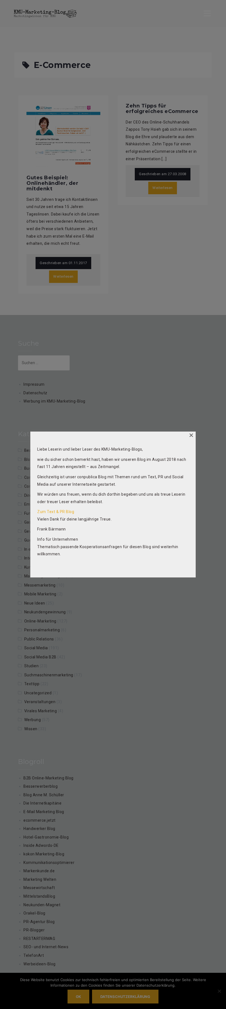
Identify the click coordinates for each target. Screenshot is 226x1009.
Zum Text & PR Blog (55, 511)
